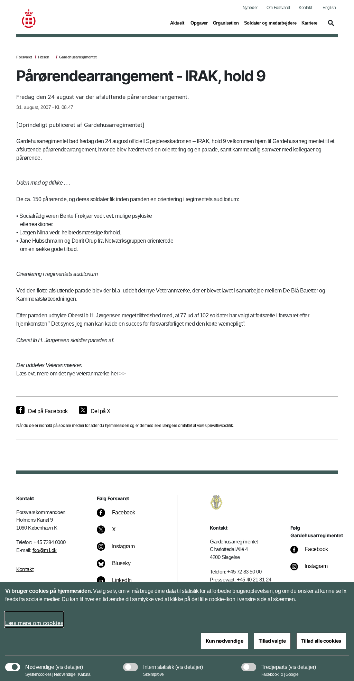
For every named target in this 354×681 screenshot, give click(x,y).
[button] (330, 26)
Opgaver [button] (198, 23)
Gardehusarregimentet (78, 57)
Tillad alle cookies (321, 641)
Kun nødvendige (224, 641)
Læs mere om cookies (34, 622)
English (329, 7)
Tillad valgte (272, 641)
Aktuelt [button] (177, 23)
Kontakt (305, 7)
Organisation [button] (226, 23)
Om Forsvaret (278, 7)
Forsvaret (24, 57)
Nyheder (250, 7)
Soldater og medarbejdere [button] (270, 23)
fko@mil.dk (44, 550)
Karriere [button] (309, 23)
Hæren (43, 57)
